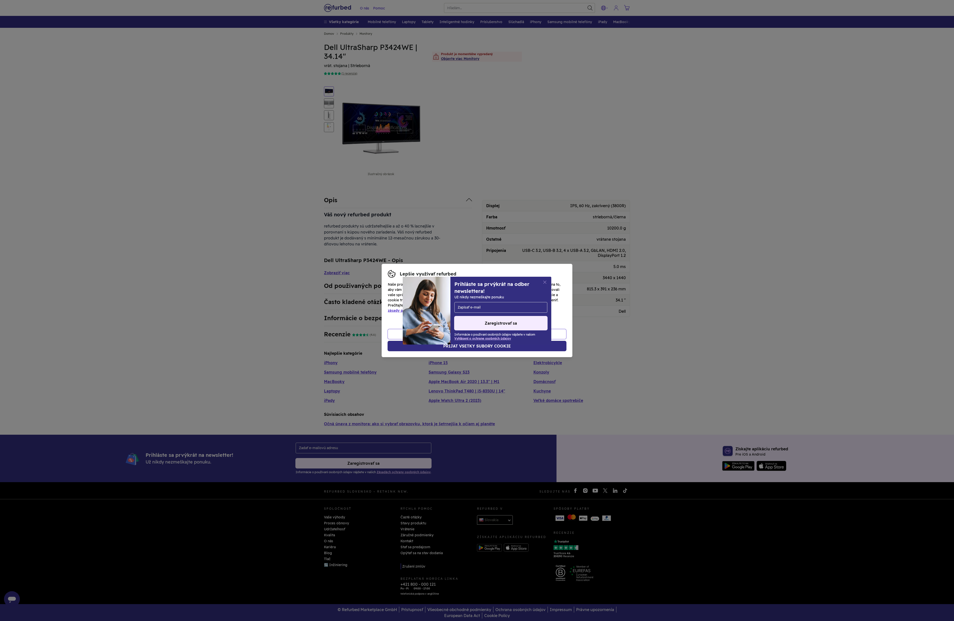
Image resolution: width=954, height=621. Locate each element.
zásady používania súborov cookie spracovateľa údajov (435, 310)
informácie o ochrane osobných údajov (450, 305)
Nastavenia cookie (496, 300)
